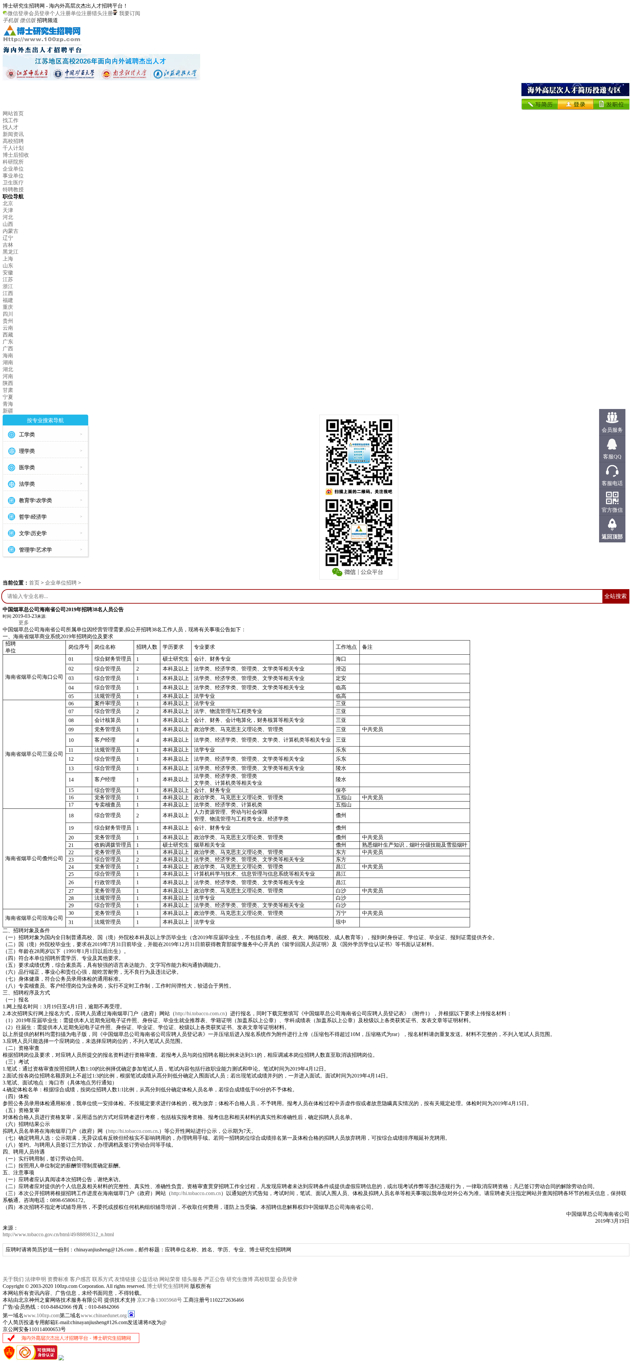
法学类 (27, 484)
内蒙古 (10, 231)
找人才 (10, 127)
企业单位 (13, 169)
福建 (8, 300)
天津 (8, 210)
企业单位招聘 (61, 583)
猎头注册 (102, 13)
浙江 (8, 286)
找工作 (10, 120)
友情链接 (125, 1279)
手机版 (10, 20)
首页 (34, 583)
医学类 (27, 467)
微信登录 (18, 13)
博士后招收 (16, 155)
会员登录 (39, 13)
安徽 (8, 272)
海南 (8, 355)
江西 (8, 293)
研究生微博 (239, 1279)
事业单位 (13, 175)
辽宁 (8, 238)
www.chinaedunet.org (104, 1315)
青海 (8, 404)
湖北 (8, 369)
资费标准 (57, 1279)
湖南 (8, 362)
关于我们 (13, 1279)
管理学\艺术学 (35, 550)
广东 (8, 341)
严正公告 (214, 1279)
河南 (8, 376)
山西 (8, 224)
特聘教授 (13, 189)
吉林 (8, 245)
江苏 (8, 279)
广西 (8, 348)
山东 (8, 265)
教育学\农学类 (35, 500)
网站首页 (13, 113)
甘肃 (8, 390)
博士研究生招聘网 (168, 1286)
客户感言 (80, 1279)
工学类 (27, 434)
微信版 (28, 20)
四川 (8, 314)
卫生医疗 (13, 182)
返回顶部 (612, 536)
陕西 (8, 383)
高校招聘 (13, 141)
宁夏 (8, 397)
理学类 (27, 451)
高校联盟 (264, 1279)
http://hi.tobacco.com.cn (200, 1013)
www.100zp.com (42, 1315)
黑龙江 (10, 252)
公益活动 (147, 1279)
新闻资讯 (13, 134)
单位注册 (81, 13)
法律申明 (35, 1279)
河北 (8, 217)
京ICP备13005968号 (159, 1300)
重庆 (8, 307)
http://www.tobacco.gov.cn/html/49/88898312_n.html (58, 1234)
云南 (8, 328)
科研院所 (13, 162)
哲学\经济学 (33, 517)
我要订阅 (129, 13)
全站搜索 (615, 596)
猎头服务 (192, 1279)
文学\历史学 (33, 533)
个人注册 (60, 13)
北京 (8, 203)
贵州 (8, 321)
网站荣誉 (169, 1279)
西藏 (8, 335)
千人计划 (13, 148)
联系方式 (102, 1279)
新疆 (8, 411)
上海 (8, 258)
